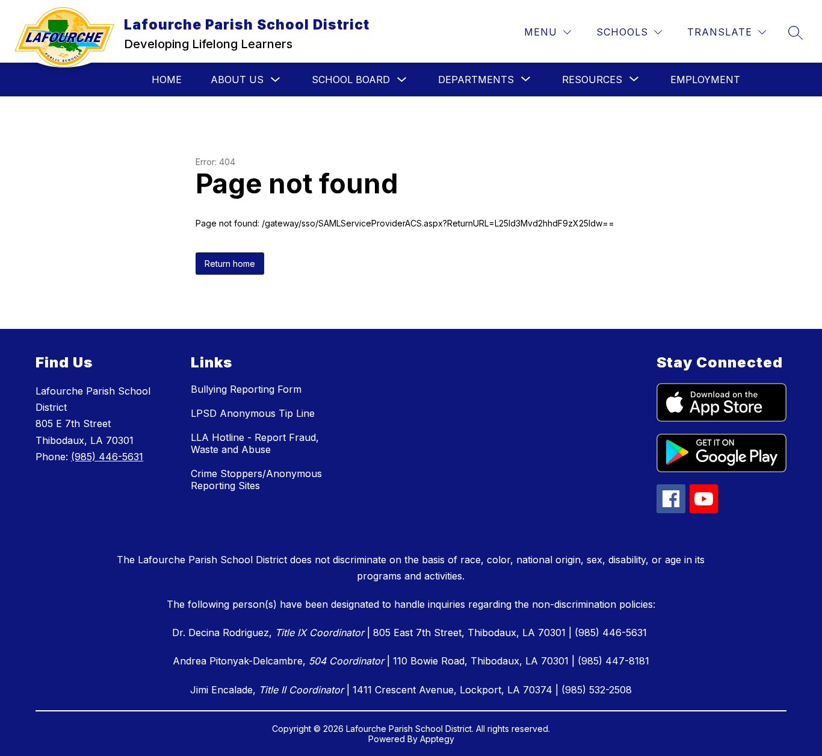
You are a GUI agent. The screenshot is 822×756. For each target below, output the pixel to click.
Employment (705, 79)
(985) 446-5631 (107, 457)
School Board (351, 79)
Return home (230, 263)
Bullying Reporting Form (246, 389)
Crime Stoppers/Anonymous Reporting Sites (256, 479)
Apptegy (437, 739)
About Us (237, 79)
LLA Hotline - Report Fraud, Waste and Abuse (255, 443)
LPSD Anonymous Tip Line (253, 413)
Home (167, 79)
